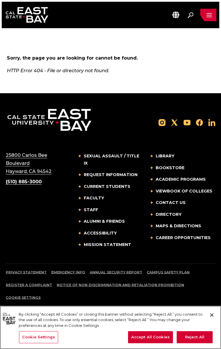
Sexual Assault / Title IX (111, 159)
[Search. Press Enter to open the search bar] (190, 15)
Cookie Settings (23, 297)
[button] (176, 15)
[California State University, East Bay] (49, 119)
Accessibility (100, 233)
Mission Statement (107, 244)
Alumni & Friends (104, 221)
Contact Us (171, 202)
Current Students (107, 186)
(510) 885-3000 (24, 181)
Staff (91, 209)
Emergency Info (68, 272)
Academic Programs (181, 179)
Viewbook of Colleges (184, 191)
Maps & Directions (178, 225)
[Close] (211, 315)
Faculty (94, 198)
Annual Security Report (116, 272)
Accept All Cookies (150, 337)
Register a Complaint (29, 285)
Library (165, 156)
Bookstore (170, 167)
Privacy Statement (26, 272)
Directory (169, 214)
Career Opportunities (183, 237)
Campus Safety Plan (168, 272)
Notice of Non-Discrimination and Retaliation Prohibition (120, 285)
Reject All (194, 337)
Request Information (111, 174)
